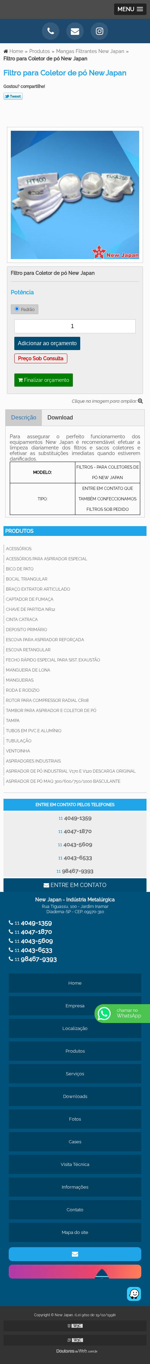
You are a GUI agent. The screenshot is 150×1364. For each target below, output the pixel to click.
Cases (75, 1141)
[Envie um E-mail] (75, 31)
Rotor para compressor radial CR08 (47, 700)
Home (75, 983)
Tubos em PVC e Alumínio (33, 730)
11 (75, 817)
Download (60, 417)
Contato (75, 1209)
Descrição (23, 417)
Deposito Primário (26, 629)
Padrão (28, 309)
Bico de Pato (19, 569)
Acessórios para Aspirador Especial (46, 558)
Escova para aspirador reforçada (45, 639)
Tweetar (13, 96)
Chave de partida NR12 (30, 609)
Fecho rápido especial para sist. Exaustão (53, 660)
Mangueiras (19, 680)
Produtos (19, 531)
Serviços (75, 1073)
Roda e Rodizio (22, 690)
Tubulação (18, 740)
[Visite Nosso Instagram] (99, 31)
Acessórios (18, 548)
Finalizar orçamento (46, 380)
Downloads (75, 1096)
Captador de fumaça (29, 599)
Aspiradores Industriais (33, 761)
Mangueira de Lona (28, 670)
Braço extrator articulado (38, 589)
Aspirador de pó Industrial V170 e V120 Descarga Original (71, 771)
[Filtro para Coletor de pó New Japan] (75, 194)
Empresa (75, 1005)
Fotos (75, 1119)
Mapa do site (75, 1232)
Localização (75, 1028)
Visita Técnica (75, 1164)
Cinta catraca (22, 619)
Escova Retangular (28, 649)
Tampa (13, 720)
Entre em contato (77, 885)
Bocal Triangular (26, 579)
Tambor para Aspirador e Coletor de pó (51, 710)
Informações (75, 1187)
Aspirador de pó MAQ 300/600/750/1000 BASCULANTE (63, 781)
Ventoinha (18, 751)
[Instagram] (75, 1272)
